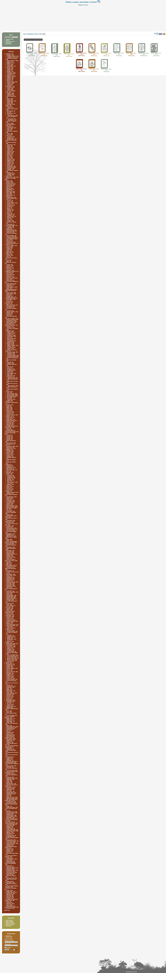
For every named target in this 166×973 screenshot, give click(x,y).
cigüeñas (9, 148)
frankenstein (10, 336)
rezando (9, 661)
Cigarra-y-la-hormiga (11, 233)
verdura (8, 213)
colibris (9, 150)
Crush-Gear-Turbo (10, 830)
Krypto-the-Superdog (11, 768)
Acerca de (8, 42)
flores (7, 474)
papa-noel (9, 376)
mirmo (8, 860)
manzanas (9, 205)
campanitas (10, 477)
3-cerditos (8, 226)
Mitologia (8, 449)
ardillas (9, 77)
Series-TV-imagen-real (11, 808)
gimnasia (8, 252)
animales (8, 270)
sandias (9, 210)
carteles (9, 334)
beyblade (8, 827)
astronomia (9, 307)
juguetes (9, 363)
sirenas (8, 455)
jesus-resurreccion (11, 658)
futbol (7, 251)
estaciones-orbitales (11, 308)
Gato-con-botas (10, 235)
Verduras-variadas (11, 222)
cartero (8, 617)
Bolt (7, 509)
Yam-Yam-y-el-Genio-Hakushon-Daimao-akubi (11, 803)
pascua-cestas (10, 393)
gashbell (8, 845)
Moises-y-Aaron (11, 659)
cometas (8, 493)
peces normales (11, 60)
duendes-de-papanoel (12, 357)
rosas (8, 483)
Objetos (8, 491)
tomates (9, 220)
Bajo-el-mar (9, 447)
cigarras (9, 75)
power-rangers (10, 816)
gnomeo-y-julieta (10, 598)
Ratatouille (9, 550)
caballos (9, 82)
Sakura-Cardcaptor (11, 875)
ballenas (9, 78)
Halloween (8, 330)
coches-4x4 (9, 678)
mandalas (8, 456)
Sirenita (8, 556)
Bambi (8, 504)
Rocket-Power (9, 783)
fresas (8, 201)
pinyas (8, 208)
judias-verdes (10, 216)
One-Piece (8, 866)
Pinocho (8, 241)
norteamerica (9, 442)
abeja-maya (9, 718)
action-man (9, 417)
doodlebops (9, 749)
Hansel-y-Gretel (10, 236)
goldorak (8, 848)
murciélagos (10, 111)
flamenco (9, 630)
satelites (8, 313)
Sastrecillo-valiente (11, 243)
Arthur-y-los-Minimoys (11, 723)
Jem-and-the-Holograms (12, 763)
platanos (9, 209)
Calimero (8, 742)
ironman (8, 576)
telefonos (8, 301)
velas (8, 374)
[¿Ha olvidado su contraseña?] (16, 950)
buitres (8, 146)
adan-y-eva (10, 647)
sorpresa (8, 265)
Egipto (8, 407)
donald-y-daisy (10, 297)
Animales (8, 53)
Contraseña (7, 944)
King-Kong (9, 579)
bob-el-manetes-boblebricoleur (9, 737)
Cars (7, 510)
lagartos (9, 172)
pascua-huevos (11, 395)
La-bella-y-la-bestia (11, 237)
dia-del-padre (9, 322)
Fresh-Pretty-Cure (10, 843)
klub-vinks (8, 767)
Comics (8, 180)
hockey (8, 254)
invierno (8, 486)
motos (8, 691)
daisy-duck (9, 284)
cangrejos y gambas (12, 58)
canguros (9, 87)
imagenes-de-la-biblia (12, 652)
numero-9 (8, 603)
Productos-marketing (11, 888)
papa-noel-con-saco (12, 383)
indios (7, 409)
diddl (7, 747)
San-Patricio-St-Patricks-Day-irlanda (10, 324)
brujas (8, 331)
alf (7, 810)
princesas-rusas (10, 278)
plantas (8, 266)
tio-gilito (8, 296)
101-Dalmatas (9, 496)
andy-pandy (9, 721)
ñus (8, 112)
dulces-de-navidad (11, 359)
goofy (7, 288)
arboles (9, 348)
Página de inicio (83, 5)
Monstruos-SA (9, 536)
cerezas (9, 200)
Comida (8, 196)
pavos (8, 158)
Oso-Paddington (10, 238)
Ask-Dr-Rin (9, 825)
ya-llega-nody (9, 801)
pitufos (8, 781)
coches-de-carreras (11, 680)
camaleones (10, 165)
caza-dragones (10, 595)
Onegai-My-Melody (11, 867)
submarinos (9, 694)
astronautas (9, 306)
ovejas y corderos (11, 121)
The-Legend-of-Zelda (11, 713)
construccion (9, 620)
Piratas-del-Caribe (10, 582)
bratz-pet (8, 425)
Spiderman (9, 191)
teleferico (8, 695)
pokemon (8, 869)
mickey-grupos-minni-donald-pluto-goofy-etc (11, 290)
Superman (8, 585)
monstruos (9, 454)
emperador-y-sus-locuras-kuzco (10, 521)
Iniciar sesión (9, 937)
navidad (8, 343)
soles (7, 315)
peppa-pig (8, 777)
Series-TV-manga (10, 818)
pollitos (9, 161)
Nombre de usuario (9, 940)
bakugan (8, 826)
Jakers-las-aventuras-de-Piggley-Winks (11, 762)
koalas (8, 102)
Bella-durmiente (10, 229)
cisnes (8, 149)
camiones (8, 676)
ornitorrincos (10, 113)
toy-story (8, 606)
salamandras (10, 66)
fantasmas (9, 335)
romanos (8, 413)
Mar (7, 445)
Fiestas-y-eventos (10, 318)
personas (8, 268)
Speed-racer (9, 557)
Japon (7, 410)
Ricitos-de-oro (9, 242)
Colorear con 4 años (11, 178)
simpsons (8, 788)
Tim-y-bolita (9, 192)
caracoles (9, 136)
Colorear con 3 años (11, 177)
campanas (9, 354)
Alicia (7, 499)
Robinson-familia (10, 553)
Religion (8, 642)
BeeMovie (8, 732)
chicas (8, 273)
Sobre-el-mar (9, 448)
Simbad (8, 555)
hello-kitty (8, 274)
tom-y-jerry (9, 791)
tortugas (9, 174)
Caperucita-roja (10, 231)
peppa (7, 806)
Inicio (24, 34)
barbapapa (9, 728)
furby (7, 428)
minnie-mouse (9, 293)
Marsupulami (9, 195)
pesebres (9, 368)
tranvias (8, 697)
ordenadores (9, 299)
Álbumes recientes (10, 923)
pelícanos (9, 159)
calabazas (9, 215)
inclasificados (10, 139)
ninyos (8, 613)
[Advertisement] (83, 18)
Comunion (9, 650)
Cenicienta (9, 232)
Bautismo (9, 649)
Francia (8, 438)
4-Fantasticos (9, 566)
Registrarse (9, 935)
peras (8, 207)
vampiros (9, 342)
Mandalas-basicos (11, 457)
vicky (7, 796)
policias (8, 623)
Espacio (8, 303)
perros (8, 123)
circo (7, 269)
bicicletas (8, 672)
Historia (8, 401)
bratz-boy (8, 422)
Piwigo (135, 971)
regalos (9, 371)
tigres (8, 128)
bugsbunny (9, 740)
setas (8, 219)
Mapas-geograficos (11, 440)
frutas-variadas (11, 202)
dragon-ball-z (9, 839)
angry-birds (9, 700)
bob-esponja (9, 738)
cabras (8, 84)
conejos (9, 93)
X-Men (8, 587)
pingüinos (9, 160)
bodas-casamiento (11, 319)
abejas (8, 69)
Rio (8, 703)
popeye (8, 782)
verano (8, 490)
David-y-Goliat (10, 651)
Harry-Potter (9, 575)
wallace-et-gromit (10, 807)
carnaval (8, 326)
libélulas (9, 71)
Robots (7, 662)
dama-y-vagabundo (11, 512)
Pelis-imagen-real (10, 565)
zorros (8, 134)
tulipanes (9, 484)
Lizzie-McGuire (10, 815)
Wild (7, 564)
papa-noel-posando (12, 386)
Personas (8, 607)
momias (9, 339)
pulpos (8, 61)
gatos (8, 98)
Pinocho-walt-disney (11, 545)
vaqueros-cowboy (10, 414)
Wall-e (7, 562)
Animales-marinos (10, 446)
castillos (8, 404)
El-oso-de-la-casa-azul (11, 754)
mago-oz (8, 580)
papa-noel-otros (11, 385)
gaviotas (9, 154)
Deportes (8, 244)
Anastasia (8, 500)
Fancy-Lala (9, 842)
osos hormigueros (12, 116)
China (7, 405)
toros (8, 130)
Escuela (8, 302)
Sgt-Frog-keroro (10, 878)
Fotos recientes (9, 922)
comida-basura (10, 197)
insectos (8, 67)
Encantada (9, 756)
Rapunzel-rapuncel (11, 548)
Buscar (7, 40)
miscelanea (10, 338)
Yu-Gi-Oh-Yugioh (10, 715)
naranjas (9, 206)
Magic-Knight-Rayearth (12, 708)
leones (8, 103)
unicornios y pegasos (12, 131)
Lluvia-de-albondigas (11, 531)
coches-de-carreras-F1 (12, 682)
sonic (7, 712)
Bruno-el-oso (9, 183)
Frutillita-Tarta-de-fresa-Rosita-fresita (11, 427)
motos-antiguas (10, 693)
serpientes (9, 173)
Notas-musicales (10, 469)
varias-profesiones (11, 624)
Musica (7, 464)
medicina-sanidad (10, 621)
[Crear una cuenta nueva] (14, 950)
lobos (8, 106)
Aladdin (8, 497)
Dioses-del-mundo (10, 643)
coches (8, 677)
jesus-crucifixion (11, 654)
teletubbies (9, 817)
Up (7, 561)
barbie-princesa (10, 420)
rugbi (7, 260)
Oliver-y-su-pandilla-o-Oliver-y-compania (11, 542)
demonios (8, 450)
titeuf (7, 790)
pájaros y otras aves (11, 140)
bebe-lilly (8, 272)
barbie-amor (9, 419)
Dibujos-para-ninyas (11, 271)
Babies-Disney (10, 283)
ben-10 (8, 733)
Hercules (8, 522)
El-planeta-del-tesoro (11, 518)
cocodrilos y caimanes (12, 170)
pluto (7, 294)
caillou (8, 741)
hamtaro (8, 851)
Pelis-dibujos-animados (11, 494)
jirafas (8, 99)
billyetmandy (9, 735)
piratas (8, 622)
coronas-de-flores (11, 356)
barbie (8, 418)
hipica (7, 253)
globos (8, 638)
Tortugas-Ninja (10, 792)
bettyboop (8, 734)
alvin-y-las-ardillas (10, 592)
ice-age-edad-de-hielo (11, 601)
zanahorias (9, 224)
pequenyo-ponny (10, 778)
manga (8, 275)
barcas (8, 669)
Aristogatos (9, 501)
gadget (8, 759)
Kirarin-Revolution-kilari (12, 853)
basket (8, 246)
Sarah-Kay (9, 280)
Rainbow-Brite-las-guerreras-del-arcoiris (10, 431)
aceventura (9, 590)
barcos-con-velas (10, 671)
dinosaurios (10, 167)
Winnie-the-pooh (10, 798)
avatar (8, 593)
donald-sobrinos (10, 287)
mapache (9, 107)
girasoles (9, 479)
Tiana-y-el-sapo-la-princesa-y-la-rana (10, 560)
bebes (7, 610)
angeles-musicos (11, 345)
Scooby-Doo (9, 787)
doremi (8, 834)
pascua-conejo (10, 394)
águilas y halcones (11, 142)
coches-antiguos (10, 679)
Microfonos (9, 468)
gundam (8, 850)
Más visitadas (9, 920)
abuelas (8, 608)
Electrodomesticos (10, 298)
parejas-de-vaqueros (12, 632)
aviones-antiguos (10, 668)
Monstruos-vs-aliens (11, 537)
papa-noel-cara (11, 377)
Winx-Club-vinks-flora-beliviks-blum (11, 800)
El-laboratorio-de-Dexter (12, 752)
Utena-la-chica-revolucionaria (9, 882)
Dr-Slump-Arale (10, 835)
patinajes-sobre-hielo (11, 257)
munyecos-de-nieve (12, 364)
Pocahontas (9, 547)
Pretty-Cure (9, 871)
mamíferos (9, 76)
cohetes (8, 685)
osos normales (11, 115)
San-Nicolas (9, 644)
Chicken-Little (9, 596)
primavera (8, 488)
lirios (8, 481)
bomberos (8, 616)
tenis (7, 261)
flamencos (9, 151)
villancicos (9, 375)
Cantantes (8, 466)
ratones (9, 126)
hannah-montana (10, 813)
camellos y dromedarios (9, 86)
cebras (8, 88)
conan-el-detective (11, 829)
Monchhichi (9, 861)
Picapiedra (9, 779)
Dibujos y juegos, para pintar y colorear (81, 2)
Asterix (8, 181)
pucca (7, 279)
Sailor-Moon (9, 873)
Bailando (8, 465)
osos (8, 114)
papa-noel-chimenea (13, 379)
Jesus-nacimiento (11, 656)
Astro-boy (8, 502)
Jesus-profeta (10, 657)
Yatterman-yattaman (11, 883)
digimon (8, 832)
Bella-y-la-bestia (10, 506)
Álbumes (11, 51)
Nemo (7, 540)
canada (8, 436)
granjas (9, 137)
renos (8, 372)
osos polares (11, 120)
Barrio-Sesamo (10, 811)
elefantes (9, 95)
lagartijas (9, 169)
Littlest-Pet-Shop (10, 770)
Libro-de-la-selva (10, 529)
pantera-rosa (9, 773)
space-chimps (9, 605)
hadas (7, 453)
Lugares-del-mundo (10, 432)
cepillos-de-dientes (11, 492)
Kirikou (8, 527)
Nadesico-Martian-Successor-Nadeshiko (10, 863)
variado (9, 68)
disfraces (9, 327)
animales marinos (11, 56)
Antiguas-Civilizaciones (12, 402)
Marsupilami (9, 189)
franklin (8, 758)
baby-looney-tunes (11, 726)
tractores (8, 696)
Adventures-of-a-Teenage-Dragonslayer (10, 568)
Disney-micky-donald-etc (12, 281)
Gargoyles (8, 760)
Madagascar (9, 533)
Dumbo (8, 514)
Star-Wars (8, 583)
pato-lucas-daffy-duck (11, 774)
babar (7, 725)
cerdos (8, 89)
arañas (8, 70)
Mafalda (8, 188)
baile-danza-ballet (10, 625)
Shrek (7, 604)
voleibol (8, 248)
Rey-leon (8, 552)
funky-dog (8, 844)
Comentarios (9, 41)
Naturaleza (8, 472)
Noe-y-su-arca (10, 660)
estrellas (8, 310)
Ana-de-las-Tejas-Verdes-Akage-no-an (10, 822)
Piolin (7, 780)
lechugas (9, 217)
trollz (7, 795)
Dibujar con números (11, 262)
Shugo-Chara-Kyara (11, 879)
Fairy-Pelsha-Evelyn (11, 841)
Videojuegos (9, 699)
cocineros (8, 619)
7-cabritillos (9, 227)
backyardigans (10, 727)
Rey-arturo (9, 551)
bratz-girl (8, 423)
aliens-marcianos (10, 305)
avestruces (10, 144)
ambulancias (9, 664)
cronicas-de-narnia (11, 571)
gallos (8, 153)
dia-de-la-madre (10, 321)
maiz (8, 218)
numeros (9, 366)
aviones (8, 667)
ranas (8, 65)
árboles (8, 473)
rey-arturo (8, 412)
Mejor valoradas (10, 921)
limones (9, 204)
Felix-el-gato (9, 185)
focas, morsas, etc (11, 96)
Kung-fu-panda (10, 528)
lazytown (8, 814)
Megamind (8, 534)
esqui (7, 250)
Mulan (7, 539)
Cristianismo (9, 645)
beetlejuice (9, 570)
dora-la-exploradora (11, 750)
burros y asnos (10, 81)
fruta (7, 199)
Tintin (7, 194)
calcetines (9, 353)
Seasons (9, 704)
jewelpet (8, 707)
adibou (8, 719)
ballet (8, 626)
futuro (7, 688)
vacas (8, 133)
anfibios (8, 63)
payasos (9, 641)
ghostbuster (9, 574)
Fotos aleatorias (10, 924)
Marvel (8, 190)
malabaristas (10, 639)
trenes (8, 698)
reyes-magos (10, 373)
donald (8, 285)
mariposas (9, 72)
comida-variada (10, 198)
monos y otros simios (12, 108)
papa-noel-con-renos (13, 381)
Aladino (8, 228)
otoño (7, 487)
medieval (8, 411)
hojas (7, 485)
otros (7, 135)
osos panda (10, 118)
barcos (8, 670)
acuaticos (8, 54)
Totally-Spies (9, 793)
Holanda (8, 439)
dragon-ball (9, 836)
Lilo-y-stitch (9, 530)
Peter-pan (8, 543)
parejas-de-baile (11, 631)
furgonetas (9, 687)
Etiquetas (8, 39)
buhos (8, 145)
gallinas (9, 152)
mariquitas (9, 74)
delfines (9, 94)
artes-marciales (10, 245)
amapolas (9, 476)
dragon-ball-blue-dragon (12, 837)
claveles (9, 478)
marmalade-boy (10, 858)
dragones (9, 168)
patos (8, 157)
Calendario (8, 925)
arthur (7, 722)
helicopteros (9, 690)
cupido (8, 400)
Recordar (8, 947)
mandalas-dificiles (11, 462)
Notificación (9, 43)
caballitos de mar (11, 57)
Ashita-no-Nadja (10, 824)
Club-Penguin (9, 706)
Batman (8, 182)
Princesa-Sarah (10, 872)
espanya (8, 437)
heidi (7, 852)
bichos (8, 594)
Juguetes (8, 416)
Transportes (9, 663)
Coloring (9, 701)
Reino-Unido (9, 444)
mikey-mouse (9, 292)
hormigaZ (8, 599)
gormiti (8, 429)
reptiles (8, 164)
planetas (8, 312)
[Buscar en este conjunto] (155, 33)
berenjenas (10, 214)
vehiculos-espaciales (11, 316)
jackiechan (9, 577)
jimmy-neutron (10, 765)
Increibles (8, 525)
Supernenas (9, 789)
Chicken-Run (9, 597)
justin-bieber (9, 578)
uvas (8, 211)
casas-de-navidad (11, 355)
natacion (8, 255)
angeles (9, 344)
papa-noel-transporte (13, 389)
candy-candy (9, 828)
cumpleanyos (9, 320)
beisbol (8, 247)
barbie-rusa (9, 421)
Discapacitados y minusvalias (10, 612)
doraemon (8, 833)
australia (8, 435)
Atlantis (8, 503)
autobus (8, 666)
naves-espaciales (10, 311)
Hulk (7, 187)
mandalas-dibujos (11, 459)
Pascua (8, 391)
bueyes (9, 80)
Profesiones (9, 615)
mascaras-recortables (12, 328)
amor (8, 398)
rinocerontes (10, 127)
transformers (9, 586)
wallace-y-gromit (10, 797)
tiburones (9, 62)
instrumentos (9, 467)
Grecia (8, 408)
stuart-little (9, 584)
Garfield (8, 186)
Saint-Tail (8, 874)
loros (8, 155)
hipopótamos (10, 100)
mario (7, 710)
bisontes (9, 79)
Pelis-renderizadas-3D (11, 588)
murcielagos (10, 340)
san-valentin (9, 396)
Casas (7, 176)
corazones (9, 399)
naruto (8, 865)
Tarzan (8, 558)
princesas (8, 276)
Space (8, 705)
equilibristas (10, 636)
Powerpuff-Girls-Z (10, 870)
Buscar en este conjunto (34, 39)
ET (7, 573)
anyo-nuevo (10, 347)
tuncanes (9, 162)
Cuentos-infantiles (10, 225)
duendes (8, 451)
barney (8, 730)
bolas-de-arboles (11, 352)
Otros (7, 239)
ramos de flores (11, 482)
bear (7, 731)
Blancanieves (9, 507)
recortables (10, 370)
